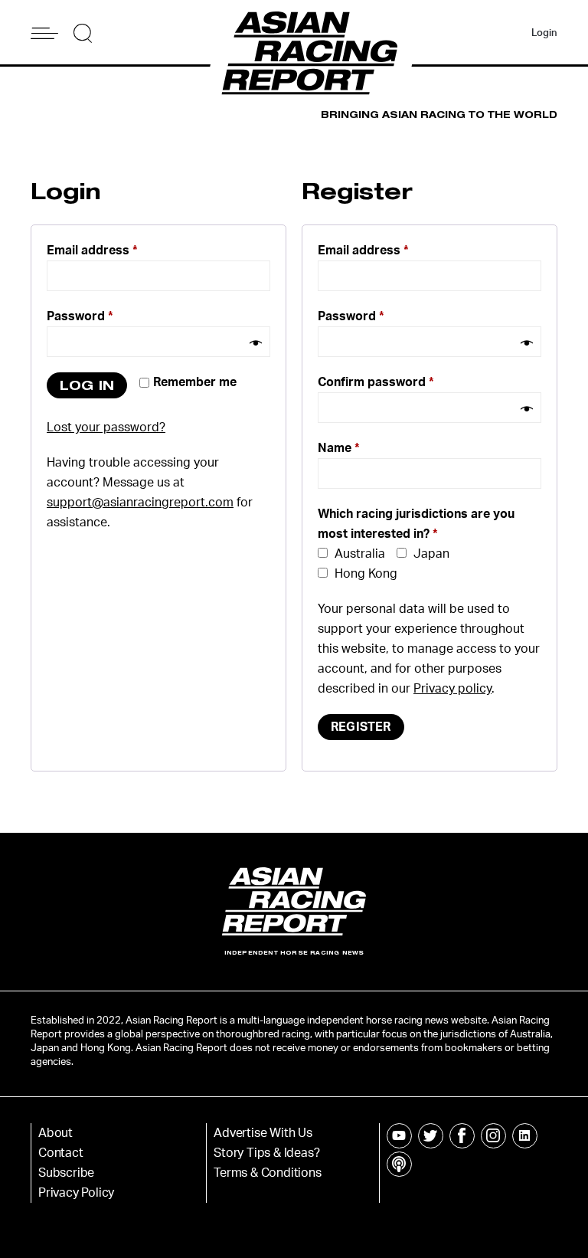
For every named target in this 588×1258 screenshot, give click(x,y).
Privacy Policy (76, 1193)
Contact (60, 1153)
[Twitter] (430, 1135)
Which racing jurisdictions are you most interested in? (416, 524)
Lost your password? (106, 427)
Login (544, 33)
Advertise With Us (263, 1133)
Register (361, 727)
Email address (92, 250)
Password (80, 316)
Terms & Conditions (267, 1173)
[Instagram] (493, 1135)
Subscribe (66, 1173)
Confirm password (376, 382)
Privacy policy (452, 689)
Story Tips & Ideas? (266, 1153)
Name (339, 448)
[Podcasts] (399, 1164)
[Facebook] (462, 1135)
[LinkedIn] (524, 1135)
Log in (87, 385)
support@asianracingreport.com (140, 502)
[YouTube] (399, 1135)
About (55, 1133)
